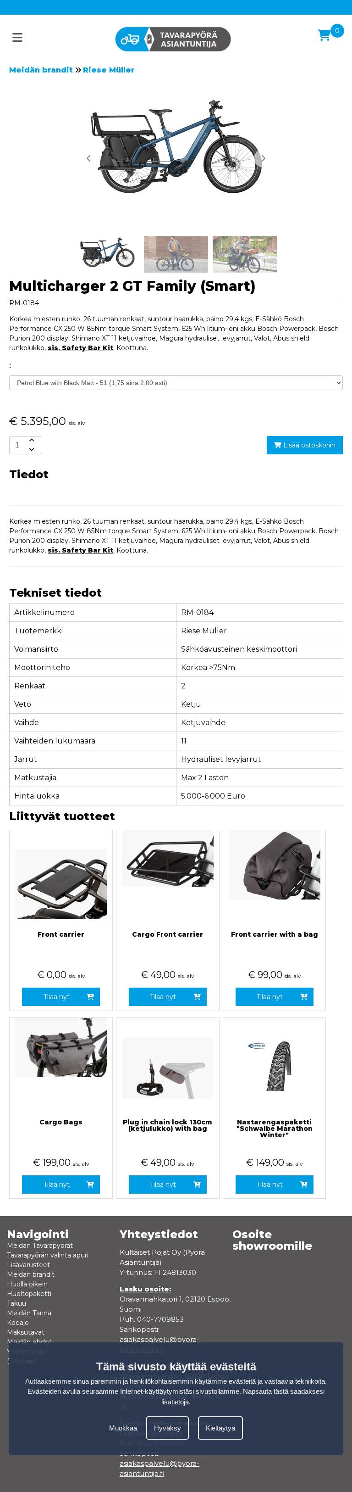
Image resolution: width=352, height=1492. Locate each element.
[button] (263, 158)
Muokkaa (123, 1428)
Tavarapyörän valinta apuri (47, 1255)
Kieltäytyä (220, 1428)
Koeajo (18, 1323)
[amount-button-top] (30, 440)
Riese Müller (109, 70)
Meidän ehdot (29, 1342)
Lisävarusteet (28, 1265)
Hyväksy (167, 1428)
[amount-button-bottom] (30, 449)
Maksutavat (25, 1332)
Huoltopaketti (29, 1294)
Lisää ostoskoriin (308, 445)
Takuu (16, 1303)
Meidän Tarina (29, 1313)
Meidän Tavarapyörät (40, 1245)
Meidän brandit (41, 70)
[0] (324, 35)
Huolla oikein (27, 1284)
